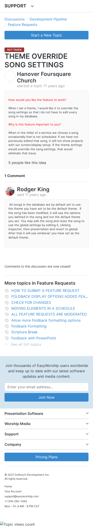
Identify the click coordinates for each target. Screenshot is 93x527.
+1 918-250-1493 (16, 501)
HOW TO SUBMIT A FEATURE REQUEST (45, 290)
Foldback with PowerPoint (33, 338)
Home (8, 486)
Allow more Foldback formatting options (46, 320)
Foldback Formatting (28, 326)
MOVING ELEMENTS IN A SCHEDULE (43, 308)
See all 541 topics (26, 344)
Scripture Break (24, 332)
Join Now (46, 397)
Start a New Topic (46, 35)
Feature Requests (22, 24)
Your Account (13, 491)
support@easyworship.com (22, 496)
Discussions (15, 19)
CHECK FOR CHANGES (31, 302)
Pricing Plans (47, 457)
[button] (46, 413)
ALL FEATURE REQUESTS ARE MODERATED (49, 314)
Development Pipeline (48, 19)
